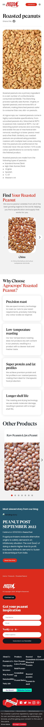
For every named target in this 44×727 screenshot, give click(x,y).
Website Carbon (24, 690)
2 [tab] (15, 495)
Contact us (31, 4)
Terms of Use (9, 711)
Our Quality (8, 666)
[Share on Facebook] (14, 21)
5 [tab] (25, 495)
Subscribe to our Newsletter (22, 641)
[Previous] (4, 237)
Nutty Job (6, 684)
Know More (5, 724)
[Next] (39, 237)
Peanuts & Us (8, 661)
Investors (6, 670)
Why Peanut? (8, 675)
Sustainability (8, 679)
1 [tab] (12, 495)
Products (11, 576)
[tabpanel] (22, 460)
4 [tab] (22, 495)
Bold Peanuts (19, 669)
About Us (6, 657)
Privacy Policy (21, 711)
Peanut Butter (20, 680)
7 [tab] (32, 495)
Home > (5, 576)
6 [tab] (29, 495)
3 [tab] (18, 495)
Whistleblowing (34, 711)
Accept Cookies (19, 724)
